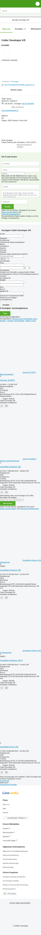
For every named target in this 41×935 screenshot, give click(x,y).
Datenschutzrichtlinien (9, 212)
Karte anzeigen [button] (7, 140)
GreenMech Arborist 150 (10, 570)
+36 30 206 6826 (28, 104)
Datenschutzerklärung (11, 855)
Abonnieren (7, 503)
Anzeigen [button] (18, 104)
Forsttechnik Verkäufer (8, 785)
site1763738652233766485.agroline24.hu (19, 85)
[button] (37, 3)
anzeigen (5, 305)
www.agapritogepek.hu (9, 110)
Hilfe (4, 808)
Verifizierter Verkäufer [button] (10, 60)
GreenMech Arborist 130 (10, 467)
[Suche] (37, 11)
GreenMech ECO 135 (9, 747)
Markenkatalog (8, 867)
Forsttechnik (4, 781)
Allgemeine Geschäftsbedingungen (15, 851)
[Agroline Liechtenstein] (15, 3)
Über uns (6, 804)
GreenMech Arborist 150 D (11, 660)
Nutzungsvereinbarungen (10, 214)
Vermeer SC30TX (7, 380)
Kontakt (5, 812)
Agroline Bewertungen (11, 863)
